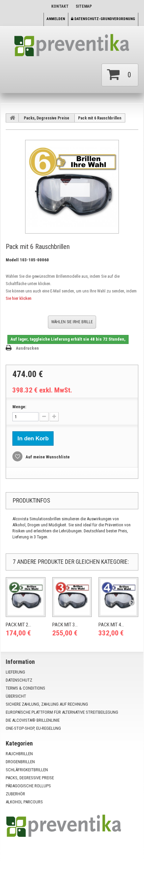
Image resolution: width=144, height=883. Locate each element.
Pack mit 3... (65, 625)
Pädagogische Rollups (28, 785)
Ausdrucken (27, 348)
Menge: (19, 406)
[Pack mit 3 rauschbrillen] (72, 597)
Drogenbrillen (20, 761)
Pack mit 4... (111, 625)
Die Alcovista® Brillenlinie (33, 720)
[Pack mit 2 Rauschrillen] (26, 597)
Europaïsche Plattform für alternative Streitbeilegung (62, 712)
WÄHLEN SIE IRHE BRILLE (72, 322)
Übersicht (16, 696)
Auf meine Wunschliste (47, 456)
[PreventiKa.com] (72, 47)
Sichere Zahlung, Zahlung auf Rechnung (47, 704)
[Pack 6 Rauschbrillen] (72, 186)
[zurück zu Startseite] (12, 118)
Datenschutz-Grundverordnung (104, 19)
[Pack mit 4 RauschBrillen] (118, 597)
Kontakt (60, 6)
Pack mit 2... (18, 625)
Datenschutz (19, 680)
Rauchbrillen (19, 753)
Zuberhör (15, 793)
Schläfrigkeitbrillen (27, 769)
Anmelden (56, 19)
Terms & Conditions (25, 688)
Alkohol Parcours (24, 801)
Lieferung (15, 672)
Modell (12, 259)
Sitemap (84, 6)
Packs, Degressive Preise (46, 118)
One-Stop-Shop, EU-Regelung (33, 728)
